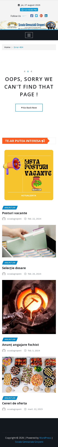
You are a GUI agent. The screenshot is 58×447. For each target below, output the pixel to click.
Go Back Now (30, 107)
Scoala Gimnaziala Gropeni (29, 441)
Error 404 (18, 47)
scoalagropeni (14, 218)
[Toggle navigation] (29, 35)
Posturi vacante (14, 213)
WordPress (45, 437)
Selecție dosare (14, 268)
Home (7, 47)
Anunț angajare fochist (20, 344)
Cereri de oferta (14, 403)
